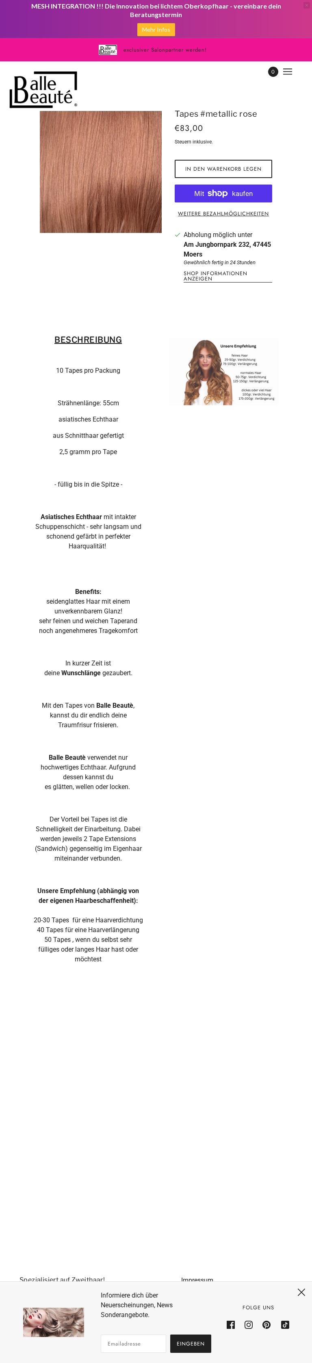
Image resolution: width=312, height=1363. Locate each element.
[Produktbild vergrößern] (101, 172)
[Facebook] (233, 1324)
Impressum (197, 1280)
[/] (43, 90)
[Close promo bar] (306, 5)
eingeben (191, 1344)
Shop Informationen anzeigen (215, 277)
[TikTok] (282, 1324)
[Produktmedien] (224, 375)
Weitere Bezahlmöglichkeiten (223, 213)
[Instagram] (249, 1324)
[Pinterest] (266, 1324)
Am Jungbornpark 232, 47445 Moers (227, 249)
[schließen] (301, 1292)
